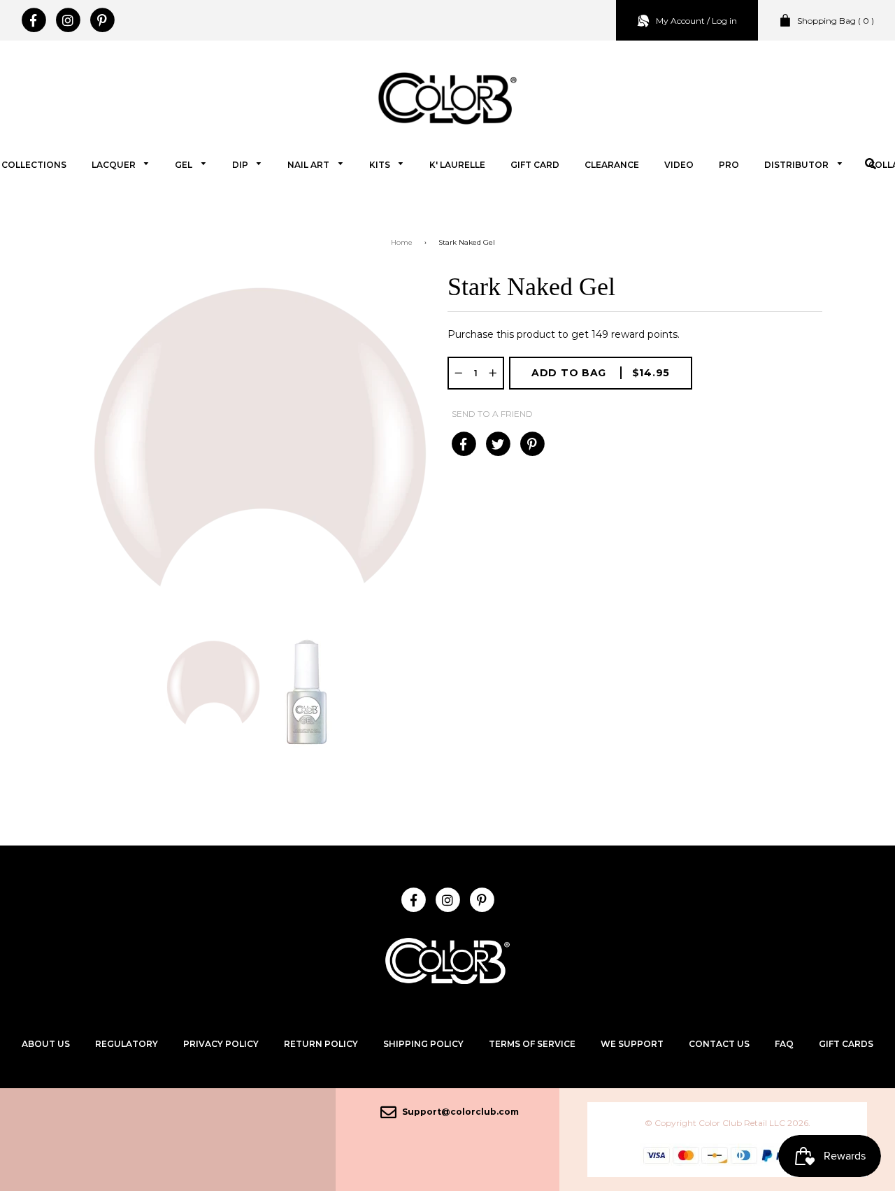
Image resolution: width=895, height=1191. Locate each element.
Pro (729, 164)
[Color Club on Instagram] (67, 20)
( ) (835, 20)
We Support (632, 1044)
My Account (680, 20)
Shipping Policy (423, 1044)
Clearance (612, 164)
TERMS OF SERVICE (532, 1044)
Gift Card (534, 164)
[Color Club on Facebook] (33, 20)
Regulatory (126, 1044)
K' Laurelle (457, 164)
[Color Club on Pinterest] (101, 20)
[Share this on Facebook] (463, 444)
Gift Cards (846, 1044)
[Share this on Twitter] (497, 444)
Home (402, 242)
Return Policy (321, 1044)
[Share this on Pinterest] (531, 444)
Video (679, 164)
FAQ (784, 1044)
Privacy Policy (221, 1044)
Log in (724, 20)
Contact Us (719, 1044)
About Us (46, 1044)
